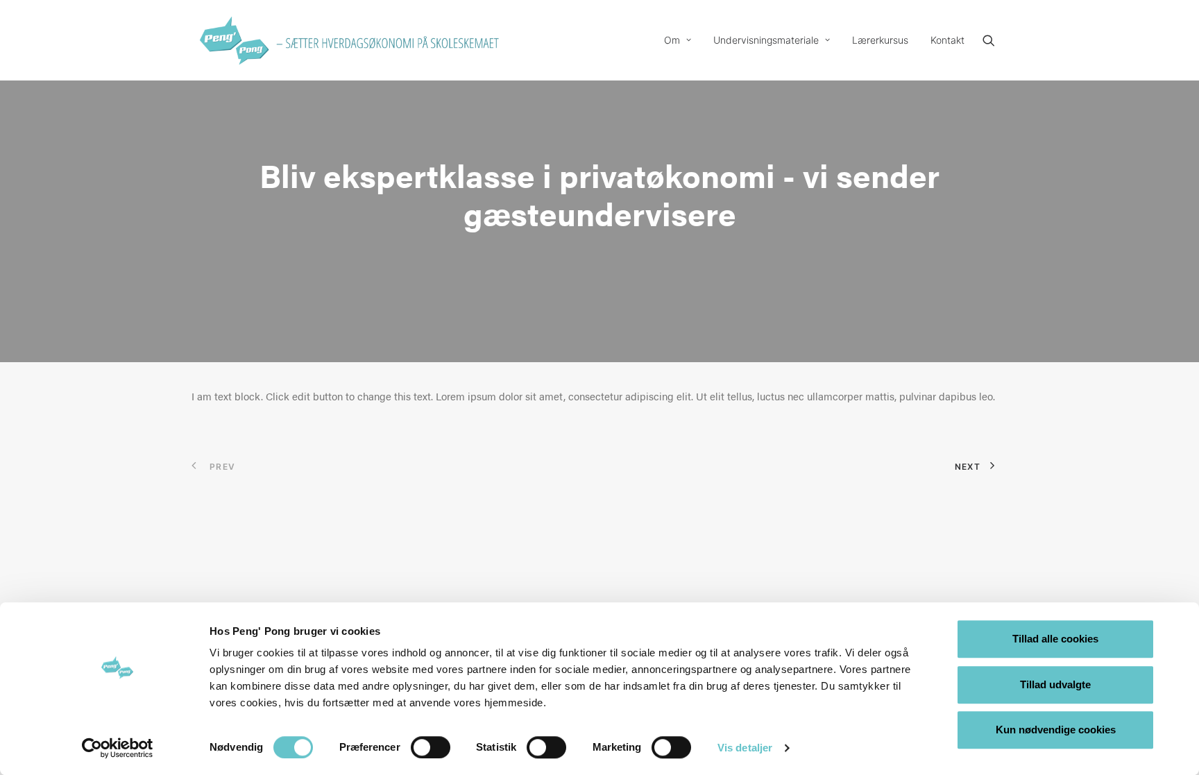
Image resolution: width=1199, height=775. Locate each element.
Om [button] (672, 40)
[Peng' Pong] (233, 40)
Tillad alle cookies (1055, 639)
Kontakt (947, 40)
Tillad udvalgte (1055, 684)
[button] (995, 40)
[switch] (430, 747)
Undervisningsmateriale (766, 40)
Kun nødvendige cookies (1056, 729)
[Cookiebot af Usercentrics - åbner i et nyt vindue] (117, 748)
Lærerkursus (880, 40)
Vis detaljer (744, 747)
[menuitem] (677, 40)
